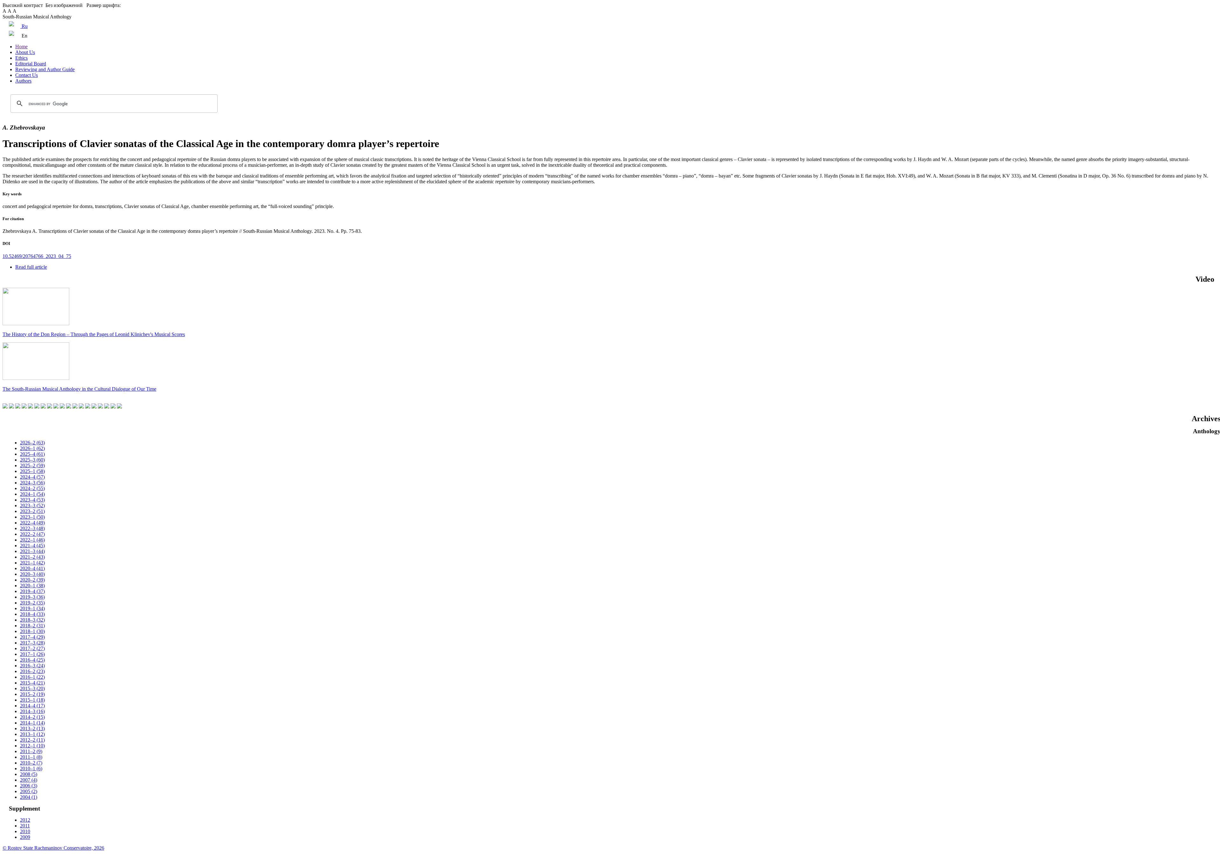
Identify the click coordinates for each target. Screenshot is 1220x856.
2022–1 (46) (32, 540)
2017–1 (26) (32, 654)
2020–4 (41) (32, 568)
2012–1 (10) (32, 745)
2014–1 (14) (32, 722)
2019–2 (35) (32, 602)
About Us (25, 52)
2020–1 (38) (32, 585)
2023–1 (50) (32, 517)
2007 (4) (28, 780)
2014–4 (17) (32, 705)
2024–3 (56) (32, 482)
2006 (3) (28, 785)
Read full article (31, 267)
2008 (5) (28, 774)
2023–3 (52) (32, 505)
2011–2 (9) (31, 751)
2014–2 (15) (32, 717)
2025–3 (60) (32, 459)
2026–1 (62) (32, 448)
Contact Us (26, 75)
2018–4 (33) (32, 614)
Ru (24, 26)
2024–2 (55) (32, 488)
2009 (25, 837)
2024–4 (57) (32, 477)
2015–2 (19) (32, 694)
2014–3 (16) (32, 711)
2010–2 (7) (31, 762)
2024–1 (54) (32, 494)
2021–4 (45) (32, 545)
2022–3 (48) (32, 528)
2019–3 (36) (32, 597)
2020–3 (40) (32, 574)
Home (21, 46)
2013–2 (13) (32, 728)
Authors (23, 81)
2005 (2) (28, 791)
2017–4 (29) (32, 637)
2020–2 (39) (32, 580)
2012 (25, 820)
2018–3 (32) (32, 620)
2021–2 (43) (32, 557)
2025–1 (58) (32, 471)
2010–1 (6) (31, 768)
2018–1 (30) (32, 631)
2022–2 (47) (32, 534)
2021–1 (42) (32, 562)
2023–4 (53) (32, 499)
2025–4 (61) (32, 454)
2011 (25, 825)
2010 (25, 831)
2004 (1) (28, 797)
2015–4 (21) (32, 682)
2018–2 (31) (32, 625)
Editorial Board (30, 63)
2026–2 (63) (32, 442)
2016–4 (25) (32, 660)
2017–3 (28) (32, 642)
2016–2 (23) (32, 671)
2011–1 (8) (31, 757)
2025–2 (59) (32, 465)
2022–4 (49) (32, 522)
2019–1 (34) (32, 608)
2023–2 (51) (32, 511)
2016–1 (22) (32, 677)
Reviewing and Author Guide (45, 69)
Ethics (21, 58)
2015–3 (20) (32, 688)
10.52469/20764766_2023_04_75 (37, 256)
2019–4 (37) (32, 591)
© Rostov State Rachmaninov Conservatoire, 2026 (53, 848)
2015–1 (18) (32, 700)
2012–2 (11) (32, 740)
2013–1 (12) (32, 734)
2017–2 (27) (32, 648)
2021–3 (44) (32, 551)
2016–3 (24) (32, 665)
